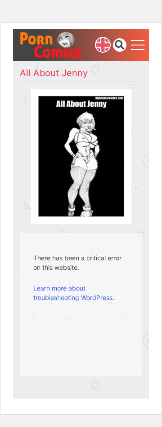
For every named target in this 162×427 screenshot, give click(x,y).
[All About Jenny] (81, 155)
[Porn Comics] (51, 44)
